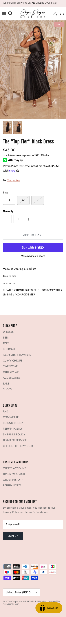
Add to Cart (33, 235)
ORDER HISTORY (13, 480)
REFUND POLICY (13, 423)
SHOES (7, 389)
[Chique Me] (33, 13)
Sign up (13, 536)
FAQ (5, 412)
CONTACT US (11, 417)
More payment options (33, 255)
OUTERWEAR (11, 372)
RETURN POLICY (12, 429)
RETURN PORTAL (13, 485)
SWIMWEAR (10, 366)
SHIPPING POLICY (14, 435)
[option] (33, 69)
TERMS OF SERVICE (15, 440)
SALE (6, 384)
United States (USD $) (19, 592)
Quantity (8, 211)
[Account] (54, 13)
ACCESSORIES (11, 378)
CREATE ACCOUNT (14, 468)
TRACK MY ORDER (14, 474)
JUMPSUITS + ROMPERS (17, 355)
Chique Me (13, 180)
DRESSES (8, 332)
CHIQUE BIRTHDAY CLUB (18, 446)
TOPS (6, 343)
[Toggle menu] (4, 13)
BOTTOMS (9, 349)
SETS (6, 338)
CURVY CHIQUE (12, 361)
